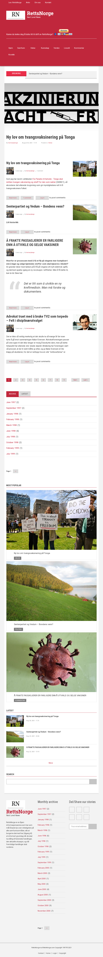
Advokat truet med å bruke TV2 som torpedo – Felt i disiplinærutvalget (56, 74)
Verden (57, 48)
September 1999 (44, 862)
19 (45, 85)
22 (52, 85)
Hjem (11, 48)
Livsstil (67, 48)
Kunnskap (45, 48)
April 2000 (42, 879)
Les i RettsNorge (15, 3)
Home (48, 953)
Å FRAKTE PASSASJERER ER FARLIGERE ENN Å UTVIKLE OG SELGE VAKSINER (50, 695)
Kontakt (48, 3)
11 (28, 85)
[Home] (15, 15)
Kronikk (12, 55)
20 (47, 85)
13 (32, 85)
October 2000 (43, 905)
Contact (41, 953)
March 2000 (42, 873)
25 (58, 85)
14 (34, 85)
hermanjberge (13, 143)
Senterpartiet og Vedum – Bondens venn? (43, 137)
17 (41, 85)
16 (39, 85)
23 (54, 85)
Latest (25, 394)
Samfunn (21, 48)
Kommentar (79, 48)
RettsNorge (40, 13)
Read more (14, 198)
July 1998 (10, 436)
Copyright (62, 953)
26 (60, 85)
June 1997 (11, 402)
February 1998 (12, 419)
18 (43, 85)
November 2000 (44, 911)
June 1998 (11, 431)
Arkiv (28, 3)
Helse (33, 48)
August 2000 (43, 895)
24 (56, 85)
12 (30, 85)
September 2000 (44, 900)
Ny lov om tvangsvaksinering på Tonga (32, 553)
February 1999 (12, 448)
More (51, 763)
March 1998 (11, 425)
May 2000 (41, 884)
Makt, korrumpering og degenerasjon (59, 148)
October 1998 (12, 442)
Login (55, 953)
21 (49, 85)
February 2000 (43, 868)
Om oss (38, 3)
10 (26, 85)
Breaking (16, 73)
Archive (12, 394)
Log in (42, 198)
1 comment (27, 198)
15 (37, 85)
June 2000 (42, 889)
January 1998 (12, 414)
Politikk (50, 143)
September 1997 (13, 408)
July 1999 (10, 454)
